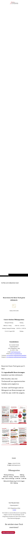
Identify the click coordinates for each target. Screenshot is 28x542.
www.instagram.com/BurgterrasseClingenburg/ (16, 357)
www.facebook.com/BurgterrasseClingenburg (16, 355)
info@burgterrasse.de (15, 352)
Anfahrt (14, 509)
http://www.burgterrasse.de (16, 353)
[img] (14, 140)
